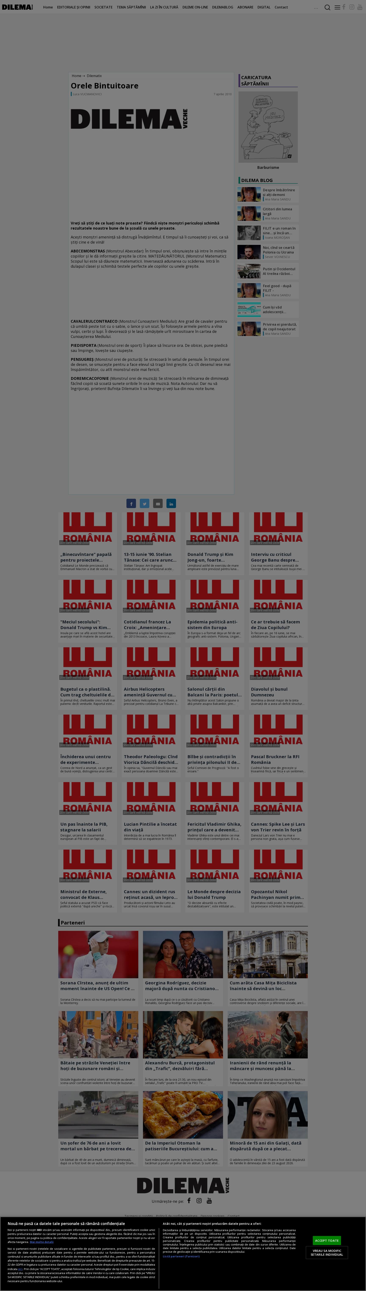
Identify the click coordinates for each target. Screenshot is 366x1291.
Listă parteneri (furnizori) (181, 1256)
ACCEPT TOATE (327, 1240)
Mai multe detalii (42, 1242)
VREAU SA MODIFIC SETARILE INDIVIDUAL (327, 1252)
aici (20, 1269)
